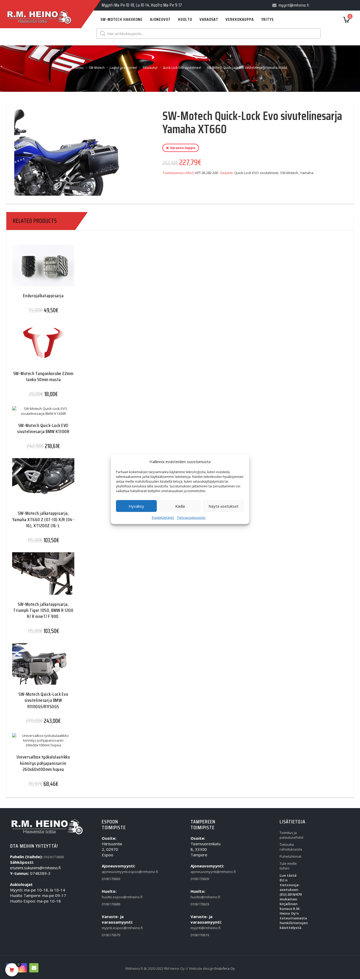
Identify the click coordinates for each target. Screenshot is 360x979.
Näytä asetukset (223, 506)
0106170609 (200, 878)
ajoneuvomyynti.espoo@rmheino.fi (113, 871)
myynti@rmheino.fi (201, 927)
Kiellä (180, 506)
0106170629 (200, 904)
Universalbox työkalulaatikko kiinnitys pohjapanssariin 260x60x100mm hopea (43, 763)
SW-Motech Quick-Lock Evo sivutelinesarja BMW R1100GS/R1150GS (43, 700)
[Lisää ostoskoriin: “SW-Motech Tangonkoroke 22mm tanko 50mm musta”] (33, 347)
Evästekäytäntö (163, 517)
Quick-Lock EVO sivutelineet (182, 67)
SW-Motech (97, 67)
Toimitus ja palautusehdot (290, 835)
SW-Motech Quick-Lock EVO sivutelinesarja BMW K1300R (43, 428)
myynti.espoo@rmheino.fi (113, 927)
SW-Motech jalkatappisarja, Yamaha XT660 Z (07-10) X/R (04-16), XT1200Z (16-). (43, 519)
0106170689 (111, 904)
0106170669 (111, 878)
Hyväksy (136, 506)
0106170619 (200, 935)
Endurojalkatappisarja (43, 295)
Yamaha (306, 172)
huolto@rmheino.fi (201, 897)
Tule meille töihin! (288, 866)
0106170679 (111, 935)
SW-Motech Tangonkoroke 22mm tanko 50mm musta (43, 376)
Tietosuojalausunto (191, 517)
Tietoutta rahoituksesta (290, 847)
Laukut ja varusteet (123, 67)
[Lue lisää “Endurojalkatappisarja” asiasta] (33, 269)
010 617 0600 (54, 857)
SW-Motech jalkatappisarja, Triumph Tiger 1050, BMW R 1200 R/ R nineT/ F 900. (43, 610)
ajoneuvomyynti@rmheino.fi (201, 871)
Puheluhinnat (290, 856)
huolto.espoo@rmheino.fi (113, 897)
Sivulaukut (150, 67)
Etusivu (78, 67)
